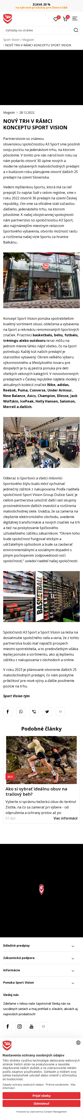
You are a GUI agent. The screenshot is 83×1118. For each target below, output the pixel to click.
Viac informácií (65, 818)
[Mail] (60, 711)
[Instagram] (19, 1026)
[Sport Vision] (7, 18)
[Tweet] (47, 711)
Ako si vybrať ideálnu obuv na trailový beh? (36, 791)
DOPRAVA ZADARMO (41, 4)
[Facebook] (7, 711)
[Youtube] (31, 1026)
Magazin (28, 40)
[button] (41, 30)
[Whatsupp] (21, 711)
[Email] (43, 1026)
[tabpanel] (41, 779)
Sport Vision (11, 40)
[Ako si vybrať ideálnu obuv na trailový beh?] (41, 760)
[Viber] (34, 711)
